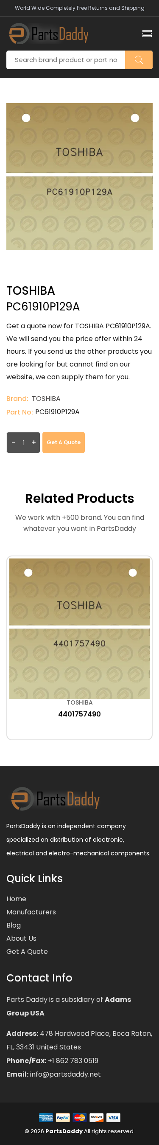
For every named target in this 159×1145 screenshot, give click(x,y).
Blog (13, 925)
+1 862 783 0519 (72, 1061)
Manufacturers (31, 912)
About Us (21, 938)
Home (16, 899)
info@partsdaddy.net (64, 1074)
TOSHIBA (46, 398)
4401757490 (79, 714)
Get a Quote (64, 442)
